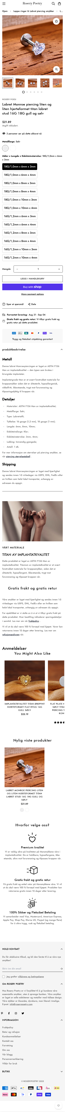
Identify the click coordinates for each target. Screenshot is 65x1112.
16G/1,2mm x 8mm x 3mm (20, 233)
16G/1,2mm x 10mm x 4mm (20, 258)
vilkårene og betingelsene (31, 976)
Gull (13, 148)
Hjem (5, 11)
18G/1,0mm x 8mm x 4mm (20, 191)
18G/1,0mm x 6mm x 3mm (20, 167)
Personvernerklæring (12, 1059)
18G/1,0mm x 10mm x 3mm (20, 200)
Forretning (7, 1045)
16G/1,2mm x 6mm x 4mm (20, 224)
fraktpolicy (34, 621)
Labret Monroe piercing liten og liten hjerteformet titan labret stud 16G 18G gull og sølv (24, 795)
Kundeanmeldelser (11, 1036)
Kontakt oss (7, 1041)
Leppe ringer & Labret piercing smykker (33, 11)
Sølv (5, 148)
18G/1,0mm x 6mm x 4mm (20, 175)
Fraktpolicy (7, 1027)
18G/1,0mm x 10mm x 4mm (20, 208)
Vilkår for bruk (9, 1063)
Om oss (6, 1050)
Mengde (6, 269)
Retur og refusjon (11, 1032)
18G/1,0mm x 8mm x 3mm (19, 183)
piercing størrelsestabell (18, 456)
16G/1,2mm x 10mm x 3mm (20, 249)
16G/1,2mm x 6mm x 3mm (20, 216)
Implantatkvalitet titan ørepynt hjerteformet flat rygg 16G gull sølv (25, 707)
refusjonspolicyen (11, 634)
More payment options (32, 294)
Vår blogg (7, 1054)
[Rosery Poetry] (32, 4)
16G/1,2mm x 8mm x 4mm (20, 241)
